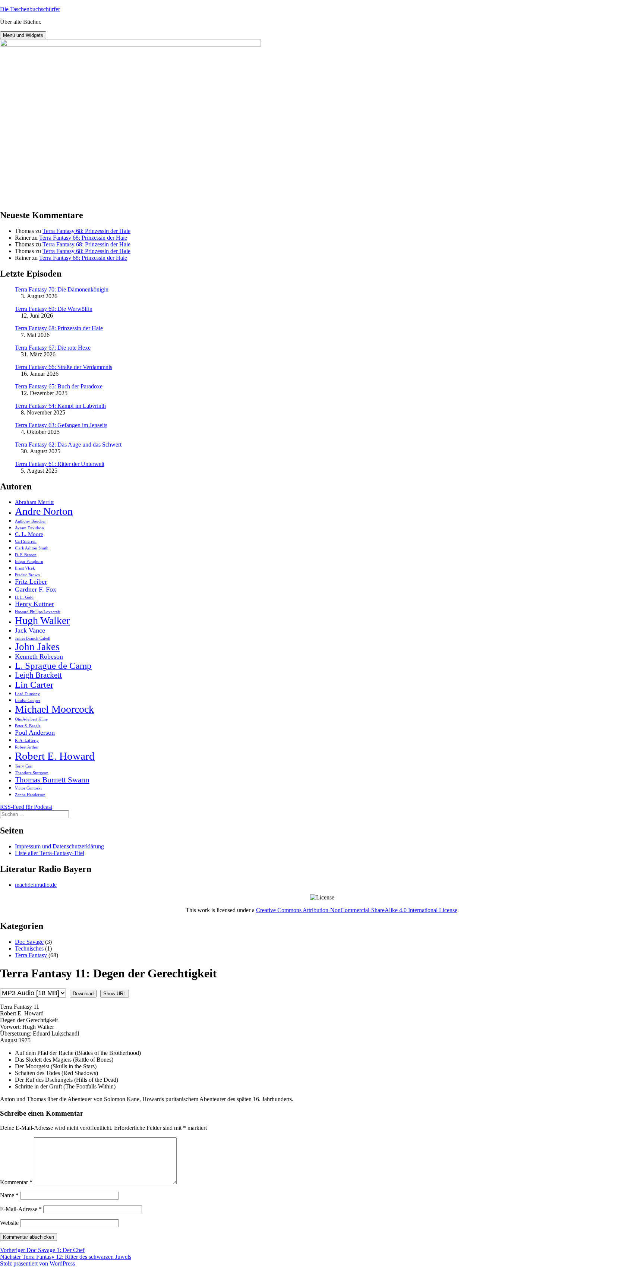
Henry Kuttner (34, 604)
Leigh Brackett (38, 675)
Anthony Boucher (30, 521)
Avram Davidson (29, 528)
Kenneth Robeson (39, 656)
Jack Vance (30, 630)
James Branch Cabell (32, 638)
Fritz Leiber (31, 581)
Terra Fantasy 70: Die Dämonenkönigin (61, 289)
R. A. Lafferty (27, 740)
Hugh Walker (42, 620)
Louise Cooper (27, 701)
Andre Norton (44, 511)
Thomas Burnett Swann (52, 780)
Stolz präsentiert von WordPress (37, 1263)
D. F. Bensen (26, 555)
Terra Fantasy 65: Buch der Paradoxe (58, 386)
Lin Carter (34, 685)
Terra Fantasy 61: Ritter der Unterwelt (59, 464)
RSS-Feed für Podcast (26, 807)
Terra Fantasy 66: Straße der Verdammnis (63, 367)
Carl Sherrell (26, 541)
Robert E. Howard (55, 756)
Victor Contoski (28, 788)
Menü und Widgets (23, 35)
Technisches (29, 948)
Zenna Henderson (30, 795)
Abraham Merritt (34, 502)
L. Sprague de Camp (53, 666)
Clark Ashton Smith (31, 548)
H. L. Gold (24, 597)
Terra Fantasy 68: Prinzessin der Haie (86, 231)
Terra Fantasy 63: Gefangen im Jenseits (61, 425)
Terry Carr (24, 766)
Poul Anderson (35, 732)
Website (9, 1223)
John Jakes (37, 646)
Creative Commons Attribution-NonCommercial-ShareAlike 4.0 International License (356, 910)
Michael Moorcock (54, 709)
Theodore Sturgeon (31, 773)
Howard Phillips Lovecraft (37, 612)
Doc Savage (29, 942)
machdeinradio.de (36, 885)
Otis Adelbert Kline (31, 719)
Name (9, 1195)
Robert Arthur (27, 747)
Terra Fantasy (31, 955)
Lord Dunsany (27, 694)
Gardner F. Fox (35, 589)
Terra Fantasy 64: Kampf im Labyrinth (60, 406)
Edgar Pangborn (29, 562)
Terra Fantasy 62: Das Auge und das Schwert (68, 444)
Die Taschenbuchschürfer (30, 9)
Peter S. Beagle (28, 726)
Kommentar (16, 1182)
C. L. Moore (29, 534)
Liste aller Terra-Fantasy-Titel (49, 853)
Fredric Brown (27, 575)
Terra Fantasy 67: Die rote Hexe (53, 347)
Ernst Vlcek (25, 568)
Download (83, 993)
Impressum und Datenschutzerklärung (59, 846)
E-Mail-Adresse (21, 1209)
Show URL (114, 993)
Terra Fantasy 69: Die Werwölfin (53, 309)
